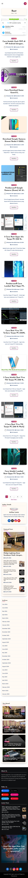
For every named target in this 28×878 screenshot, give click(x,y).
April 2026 (4, 614)
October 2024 (5, 659)
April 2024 (4, 680)
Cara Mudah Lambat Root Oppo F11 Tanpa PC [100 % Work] (14, 473)
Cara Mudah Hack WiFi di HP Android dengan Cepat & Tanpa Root (14, 43)
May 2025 (4, 652)
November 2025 (6, 632)
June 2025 (5, 649)
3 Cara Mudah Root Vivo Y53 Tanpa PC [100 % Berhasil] (14, 380)
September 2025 (6, 638)
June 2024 (5, 673)
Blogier (21, 874)
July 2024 (4, 670)
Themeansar (14, 876)
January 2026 (5, 625)
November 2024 (6, 656)
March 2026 (5, 618)
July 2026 (4, 604)
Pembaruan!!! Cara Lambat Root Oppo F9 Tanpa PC (14, 286)
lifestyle (14, 38)
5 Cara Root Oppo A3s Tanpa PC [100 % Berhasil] (14, 239)
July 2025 (4, 645)
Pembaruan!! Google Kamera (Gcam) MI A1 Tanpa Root (14, 190)
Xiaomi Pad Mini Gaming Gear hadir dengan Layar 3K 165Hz (10, 571)
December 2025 (6, 628)
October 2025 (5, 635)
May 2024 (4, 676)
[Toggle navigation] (2, 3)
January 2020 (5, 694)
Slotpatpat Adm (9, 47)
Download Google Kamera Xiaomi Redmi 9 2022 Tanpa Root (14, 141)
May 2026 (4, 611)
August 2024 (5, 666)
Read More (14, 60)
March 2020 (5, 690)
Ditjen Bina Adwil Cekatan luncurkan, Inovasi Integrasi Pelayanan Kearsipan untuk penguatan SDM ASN (11, 816)
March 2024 (5, 683)
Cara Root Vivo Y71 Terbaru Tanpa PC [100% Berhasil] (14, 333)
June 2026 (5, 607)
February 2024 (6, 687)
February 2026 (6, 621)
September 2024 (6, 663)
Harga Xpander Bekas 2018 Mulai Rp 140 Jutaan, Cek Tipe (10, 579)
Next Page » (14, 499)
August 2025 (5, 642)
